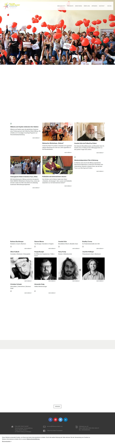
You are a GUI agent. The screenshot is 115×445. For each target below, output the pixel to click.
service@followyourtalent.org (54, 426)
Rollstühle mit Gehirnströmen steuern (54, 176)
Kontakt (101, 6)
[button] (8, 32)
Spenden (94, 6)
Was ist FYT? (61, 6)
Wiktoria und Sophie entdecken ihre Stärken (24, 127)
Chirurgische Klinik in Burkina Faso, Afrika (23, 176)
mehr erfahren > (36, 137)
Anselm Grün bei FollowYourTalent (85, 143)
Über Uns (87, 6)
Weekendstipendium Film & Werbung (86, 160)
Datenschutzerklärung (33, 439)
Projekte (70, 6)
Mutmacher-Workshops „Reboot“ (53, 143)
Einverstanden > (6, 441)
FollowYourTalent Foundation (54, 430)
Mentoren (78, 6)
